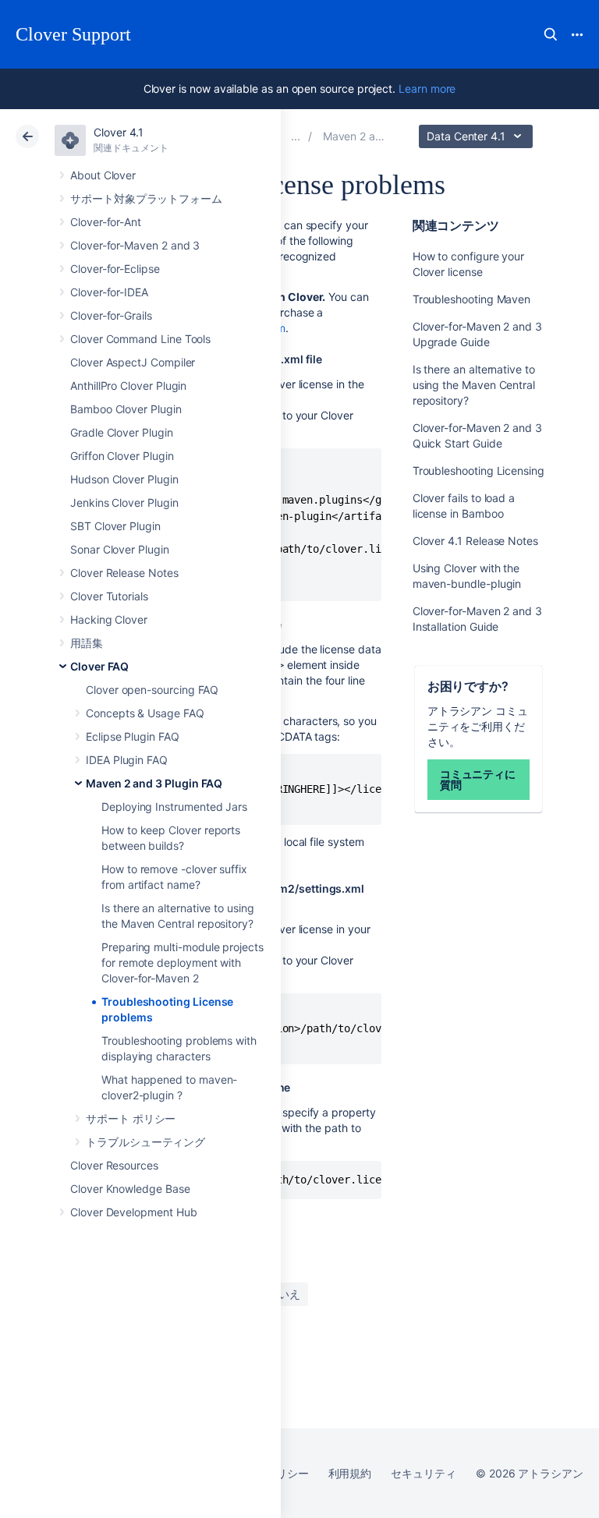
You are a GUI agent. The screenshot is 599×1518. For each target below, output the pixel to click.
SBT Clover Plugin (115, 526)
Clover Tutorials (109, 596)
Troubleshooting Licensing (478, 470)
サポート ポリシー (130, 1118)
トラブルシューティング (145, 1141)
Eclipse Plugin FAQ (132, 736)
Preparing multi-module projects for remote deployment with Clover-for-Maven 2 (182, 962)
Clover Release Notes (124, 572)
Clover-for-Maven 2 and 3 (135, 245)
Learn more (427, 88)
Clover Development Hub (133, 1212)
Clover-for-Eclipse (115, 268)
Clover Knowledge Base (130, 1188)
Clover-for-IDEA (109, 292)
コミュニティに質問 (478, 779)
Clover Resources (114, 1165)
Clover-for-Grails (111, 315)
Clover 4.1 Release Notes (475, 540)
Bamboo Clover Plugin (126, 409)
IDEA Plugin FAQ (127, 759)
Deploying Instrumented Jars (174, 806)
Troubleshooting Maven (472, 299)
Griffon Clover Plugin (122, 455)
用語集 (86, 642)
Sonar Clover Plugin (119, 549)
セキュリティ (423, 1473)
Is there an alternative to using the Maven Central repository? (474, 385)
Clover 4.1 (119, 132)
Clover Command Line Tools (140, 338)
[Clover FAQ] (295, 136)
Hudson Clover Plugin (124, 479)
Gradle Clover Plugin (121, 432)
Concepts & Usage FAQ (145, 713)
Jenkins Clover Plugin (124, 502)
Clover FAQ (99, 666)
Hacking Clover (108, 619)
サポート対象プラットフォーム (146, 198)
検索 (550, 34)
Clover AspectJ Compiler (132, 362)
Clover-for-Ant (105, 221)
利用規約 (350, 1473)
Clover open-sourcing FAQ (152, 689)
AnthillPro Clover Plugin (128, 385)
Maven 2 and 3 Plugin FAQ (154, 783)
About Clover (103, 175)
